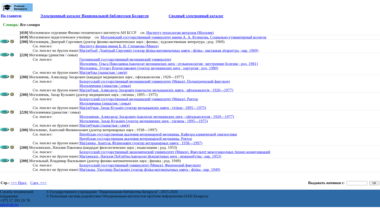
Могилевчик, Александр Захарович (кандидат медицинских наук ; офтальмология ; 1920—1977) (156, 117)
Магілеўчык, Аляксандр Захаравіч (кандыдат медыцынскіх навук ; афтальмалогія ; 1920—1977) (156, 90)
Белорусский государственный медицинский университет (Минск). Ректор (138, 99)
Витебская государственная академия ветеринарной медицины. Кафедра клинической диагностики (158, 134)
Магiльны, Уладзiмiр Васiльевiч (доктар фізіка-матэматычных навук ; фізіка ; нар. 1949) (149, 169)
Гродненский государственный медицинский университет (125, 59)
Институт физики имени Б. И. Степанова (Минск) (119, 46)
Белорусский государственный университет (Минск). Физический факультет (140, 165)
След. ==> (38, 183)
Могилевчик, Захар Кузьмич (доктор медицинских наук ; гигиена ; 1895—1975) (143, 121)
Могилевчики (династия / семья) (105, 86)
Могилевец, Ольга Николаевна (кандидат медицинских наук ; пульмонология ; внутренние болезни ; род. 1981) (168, 64)
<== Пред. (18, 183)
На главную (11, 16)
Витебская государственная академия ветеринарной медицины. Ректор (135, 139)
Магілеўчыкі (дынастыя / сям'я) (104, 125)
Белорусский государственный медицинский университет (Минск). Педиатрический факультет (154, 81)
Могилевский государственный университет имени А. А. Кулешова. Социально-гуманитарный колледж (183, 37)
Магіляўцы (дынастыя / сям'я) (103, 72)
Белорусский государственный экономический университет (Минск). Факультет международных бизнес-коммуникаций (174, 152)
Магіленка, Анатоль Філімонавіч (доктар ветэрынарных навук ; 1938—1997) (140, 143)
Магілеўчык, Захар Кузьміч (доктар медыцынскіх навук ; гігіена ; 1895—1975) (142, 108)
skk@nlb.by (9, 205)
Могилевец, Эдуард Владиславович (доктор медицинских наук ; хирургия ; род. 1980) (148, 68)
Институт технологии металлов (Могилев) (180, 33)
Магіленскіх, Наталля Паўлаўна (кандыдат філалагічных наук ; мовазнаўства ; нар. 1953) (150, 156)
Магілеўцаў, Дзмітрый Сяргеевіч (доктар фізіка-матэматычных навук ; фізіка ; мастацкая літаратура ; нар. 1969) (168, 50)
